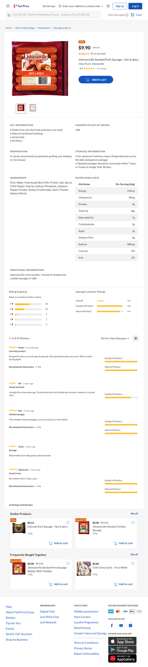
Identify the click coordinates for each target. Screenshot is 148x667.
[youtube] (121, 627)
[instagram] (130, 627)
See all (134, 513)
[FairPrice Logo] (21, 6)
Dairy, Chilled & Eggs (24, 28)
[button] (126, 15)
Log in (135, 6)
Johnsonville (98, 63)
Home (9, 28)
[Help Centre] (108, 6)
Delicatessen (44, 28)
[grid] (74, 534)
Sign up (120, 6)
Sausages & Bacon (62, 28)
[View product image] (21, 108)
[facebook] (111, 627)
